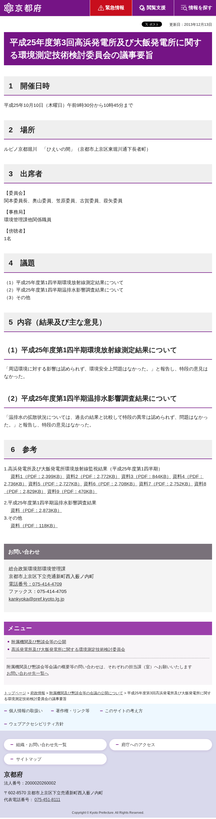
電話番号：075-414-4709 (35, 584)
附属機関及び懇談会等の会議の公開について (86, 693)
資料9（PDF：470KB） (72, 491)
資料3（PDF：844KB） (146, 476)
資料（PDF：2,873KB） (36, 510)
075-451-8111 (47, 799)
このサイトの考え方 (124, 711)
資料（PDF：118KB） (34, 525)
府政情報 (37, 693)
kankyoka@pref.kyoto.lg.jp (36, 599)
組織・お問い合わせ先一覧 (41, 744)
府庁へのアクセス (138, 744)
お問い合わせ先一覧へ (28, 673)
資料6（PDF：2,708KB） (111, 483)
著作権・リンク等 (73, 711)
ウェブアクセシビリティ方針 (36, 724)
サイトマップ (28, 759)
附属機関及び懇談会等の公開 (38, 642)
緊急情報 (114, 7)
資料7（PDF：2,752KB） (166, 483)
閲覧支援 (156, 7)
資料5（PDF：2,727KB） (55, 483)
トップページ (15, 693)
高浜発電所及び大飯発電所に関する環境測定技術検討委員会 (68, 649)
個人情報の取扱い (26, 711)
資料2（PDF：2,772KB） (93, 476)
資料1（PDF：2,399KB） (38, 476)
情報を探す (200, 7)
